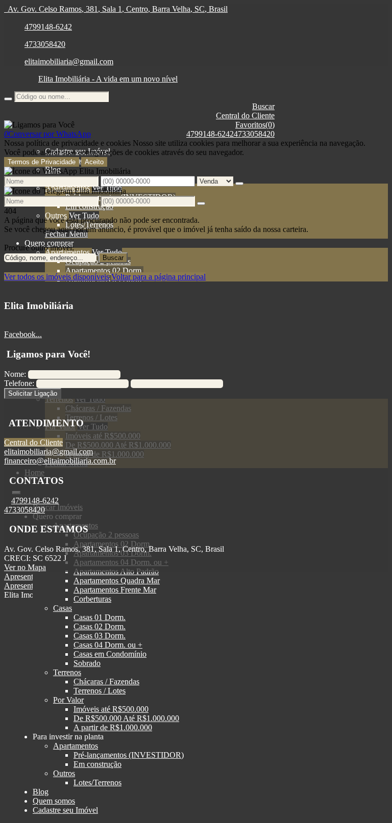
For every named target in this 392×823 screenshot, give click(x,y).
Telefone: (19, 383)
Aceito (94, 162)
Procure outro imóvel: (39, 247)
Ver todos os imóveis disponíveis (56, 276)
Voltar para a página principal (158, 276)
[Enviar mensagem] (239, 183)
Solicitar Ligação (32, 393)
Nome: (15, 374)
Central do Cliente (33, 442)
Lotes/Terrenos (89, 224)
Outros (56, 215)
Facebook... (23, 334)
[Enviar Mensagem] (201, 203)
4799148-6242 (48, 26)
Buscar (113, 258)
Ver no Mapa (25, 567)
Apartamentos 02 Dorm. (104, 270)
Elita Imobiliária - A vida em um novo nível (108, 78)
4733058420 (44, 44)
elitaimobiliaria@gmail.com (68, 61)
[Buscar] (8, 98)
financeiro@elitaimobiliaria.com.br (60, 460)
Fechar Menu (66, 233)
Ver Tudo (84, 215)
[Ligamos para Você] (39, 124)
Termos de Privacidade (42, 162)
